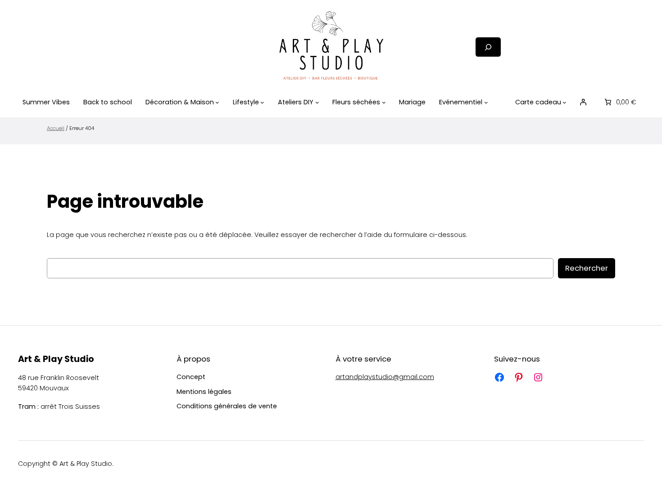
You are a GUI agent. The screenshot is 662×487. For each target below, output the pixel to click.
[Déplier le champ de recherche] (488, 47)
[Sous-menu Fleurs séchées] (384, 102)
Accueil (55, 128)
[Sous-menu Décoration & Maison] (217, 102)
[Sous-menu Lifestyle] (262, 102)
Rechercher (586, 268)
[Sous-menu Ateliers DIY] (317, 102)
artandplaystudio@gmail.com (385, 376)
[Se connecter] (583, 102)
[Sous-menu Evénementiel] (486, 102)
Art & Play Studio (56, 359)
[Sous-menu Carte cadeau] (564, 102)
